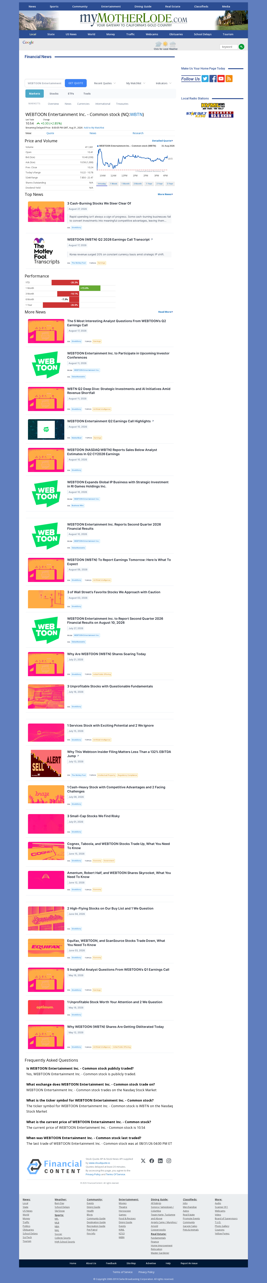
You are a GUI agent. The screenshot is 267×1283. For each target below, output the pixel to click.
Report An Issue (189, 1263)
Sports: (59, 1215)
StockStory (76, 227)
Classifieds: (190, 1199)
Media (226, 6)
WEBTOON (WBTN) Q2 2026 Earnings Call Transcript (110, 239)
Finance (155, 1241)
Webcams (152, 34)
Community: (95, 1199)
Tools (87, 93)
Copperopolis (158, 1229)
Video (218, 1214)
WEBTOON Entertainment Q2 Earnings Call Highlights (110, 421)
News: (27, 1199)
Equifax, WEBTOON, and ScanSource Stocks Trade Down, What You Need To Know (116, 943)
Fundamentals (158, 1237)
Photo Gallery (222, 1226)
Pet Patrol (92, 1229)
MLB (57, 1222)
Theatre (123, 1207)
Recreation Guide (96, 1226)
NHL (57, 1230)
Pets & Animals (191, 1229)
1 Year (149, 183)
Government (109, 861)
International (102, 103)
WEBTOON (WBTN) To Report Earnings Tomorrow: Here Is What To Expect (119, 562)
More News (164, 194)
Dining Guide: (159, 1199)
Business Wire (78, 505)
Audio (218, 1203)
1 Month (126, 183)
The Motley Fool (79, 263)
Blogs (90, 1214)
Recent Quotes (103, 83)
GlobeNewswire (78, 377)
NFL (56, 1218)
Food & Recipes (127, 1218)
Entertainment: (129, 1199)
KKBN (121, 1237)
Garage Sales (190, 1226)
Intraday (102, 183)
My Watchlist (133, 83)
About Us (91, 1263)
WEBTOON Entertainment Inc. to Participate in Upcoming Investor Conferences (118, 355)
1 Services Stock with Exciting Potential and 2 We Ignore (110, 725)
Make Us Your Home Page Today (203, 68)
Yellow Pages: (222, 1233)
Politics (26, 1226)
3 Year (160, 183)
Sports (54, 6)
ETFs (71, 93)
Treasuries (122, 103)
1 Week (113, 183)
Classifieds (201, 6)
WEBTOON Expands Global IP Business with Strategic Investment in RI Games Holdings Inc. (118, 484)
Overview (53, 103)
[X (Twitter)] (143, 1166)
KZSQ (122, 1233)
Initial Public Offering (102, 674)
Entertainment (111, 6)
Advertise (151, 1263)
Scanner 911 (221, 1207)
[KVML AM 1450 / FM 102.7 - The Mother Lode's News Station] (213, 105)
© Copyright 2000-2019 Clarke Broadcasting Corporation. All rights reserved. (133, 1279)
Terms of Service (123, 1272)
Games (122, 1214)
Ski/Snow (60, 1210)
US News (71, 34)
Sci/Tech (27, 1237)
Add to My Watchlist (94, 127)
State (50, 34)
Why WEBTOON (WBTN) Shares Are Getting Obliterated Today (115, 1027)
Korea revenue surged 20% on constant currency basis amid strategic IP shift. (117, 254)
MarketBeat (77, 438)
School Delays (202, 34)
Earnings (101, 263)
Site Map (131, 1263)
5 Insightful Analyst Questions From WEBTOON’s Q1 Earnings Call (118, 969)
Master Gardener (160, 1253)
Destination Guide (96, 1222)
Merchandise (190, 1207)
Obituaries (176, 34)
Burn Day (59, 1203)
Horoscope (125, 1210)
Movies (122, 1203)
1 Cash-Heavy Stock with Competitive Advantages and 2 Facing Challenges (116, 789)
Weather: (61, 1199)
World (91, 34)
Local (33, 34)
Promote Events (191, 1218)
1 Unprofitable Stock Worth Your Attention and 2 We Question (114, 1002)
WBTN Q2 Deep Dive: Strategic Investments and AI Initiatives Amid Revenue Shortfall (118, 391)
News (32, 6)
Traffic (130, 34)
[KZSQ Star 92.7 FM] (195, 113)
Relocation (156, 1249)
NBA (57, 1226)
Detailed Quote (161, 140)
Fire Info (91, 1233)
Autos (186, 1210)
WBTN (136, 114)
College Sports (62, 1237)
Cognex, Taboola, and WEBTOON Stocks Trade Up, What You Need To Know (118, 846)
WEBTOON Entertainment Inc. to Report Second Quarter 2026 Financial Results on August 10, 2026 (115, 621)
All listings (156, 1203)
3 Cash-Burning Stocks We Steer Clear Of (99, 203)
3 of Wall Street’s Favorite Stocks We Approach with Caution (113, 592)
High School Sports (65, 1241)
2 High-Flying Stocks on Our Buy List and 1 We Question (110, 908)
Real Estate (172, 6)
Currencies (83, 103)
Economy (97, 861)
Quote (50, 133)
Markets (34, 93)
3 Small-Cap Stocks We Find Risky (93, 816)
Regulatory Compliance (127, 775)
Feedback (111, 1263)
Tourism (228, 34)
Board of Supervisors (226, 1218)
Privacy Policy (93, 1174)
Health (90, 1210)
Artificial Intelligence (101, 409)
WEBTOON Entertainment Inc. (86, 370)
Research (138, 133)
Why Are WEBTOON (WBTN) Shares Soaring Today (106, 654)
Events (90, 1203)
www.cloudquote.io (99, 1162)
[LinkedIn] (160, 1166)
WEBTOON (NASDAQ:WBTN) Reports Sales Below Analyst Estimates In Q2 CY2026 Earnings (112, 452)
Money (110, 34)
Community (80, 6)
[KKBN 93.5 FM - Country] (221, 113)
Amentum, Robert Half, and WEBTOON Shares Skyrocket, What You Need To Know (119, 875)
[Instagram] (169, 1166)
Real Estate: (158, 1234)
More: (218, 1199)
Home (73, 1263)
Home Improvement (161, 1245)
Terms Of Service (115, 1174)
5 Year (170, 183)
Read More (164, 311)
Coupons (219, 1229)
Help (168, 1263)
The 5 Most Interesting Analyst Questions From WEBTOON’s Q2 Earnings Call (116, 323)
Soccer (58, 1234)
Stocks (54, 93)
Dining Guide (143, 6)
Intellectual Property (106, 775)
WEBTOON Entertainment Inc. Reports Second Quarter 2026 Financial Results (114, 526)
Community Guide (96, 1218)
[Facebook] (151, 1166)
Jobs (185, 1203)
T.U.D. (218, 1222)
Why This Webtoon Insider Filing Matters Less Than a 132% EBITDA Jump (119, 754)
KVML (121, 1229)
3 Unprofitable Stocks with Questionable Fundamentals (110, 686)
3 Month (138, 183)
